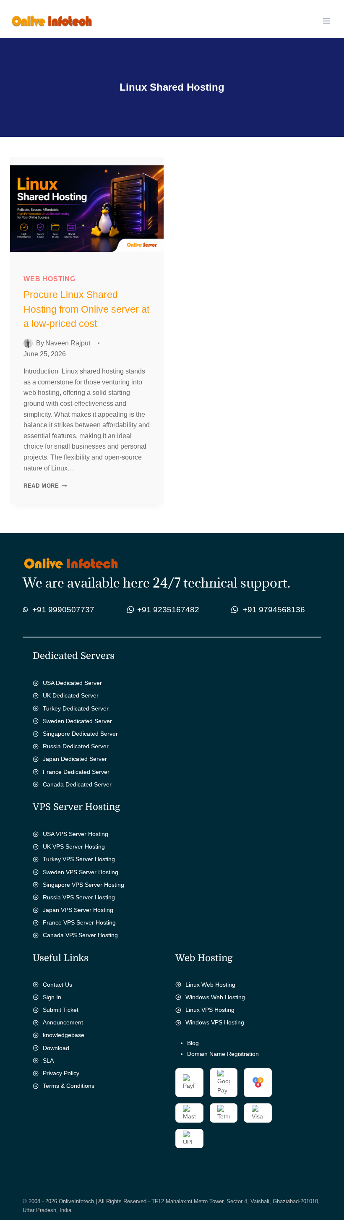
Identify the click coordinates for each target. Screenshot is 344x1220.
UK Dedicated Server (71, 695)
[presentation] (87, 208)
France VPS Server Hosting (79, 922)
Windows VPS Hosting (214, 1022)
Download (56, 1048)
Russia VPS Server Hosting (79, 897)
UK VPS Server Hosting (74, 846)
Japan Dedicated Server (75, 758)
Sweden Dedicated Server (77, 721)
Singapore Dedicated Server (80, 733)
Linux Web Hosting (210, 984)
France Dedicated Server (76, 771)
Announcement (63, 1022)
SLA (48, 1060)
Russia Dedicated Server (76, 746)
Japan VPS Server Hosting (78, 910)
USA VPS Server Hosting (75, 834)
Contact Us (57, 984)
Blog (193, 1043)
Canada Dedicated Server (77, 784)
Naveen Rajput (67, 343)
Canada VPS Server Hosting (80, 935)
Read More (47, 486)
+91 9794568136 (274, 609)
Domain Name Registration (223, 1053)
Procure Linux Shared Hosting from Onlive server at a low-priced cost (86, 309)
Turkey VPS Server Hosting (79, 859)
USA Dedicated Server (72, 682)
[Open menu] (326, 20)
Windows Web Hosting (215, 997)
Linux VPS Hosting (210, 1009)
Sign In (52, 997)
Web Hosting (49, 278)
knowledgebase (63, 1035)
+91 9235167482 (168, 609)
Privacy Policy (61, 1073)
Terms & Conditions (68, 1085)
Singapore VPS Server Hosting (83, 884)
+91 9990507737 (63, 609)
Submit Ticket (60, 1009)
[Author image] (28, 343)
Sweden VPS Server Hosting (80, 872)
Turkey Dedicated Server (76, 708)
